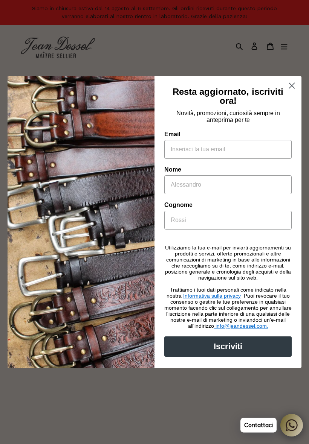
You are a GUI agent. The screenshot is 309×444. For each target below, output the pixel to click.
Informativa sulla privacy (212, 296)
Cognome (178, 205)
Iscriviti (228, 346)
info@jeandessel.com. (241, 326)
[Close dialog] (291, 85)
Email (172, 134)
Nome (172, 169)
